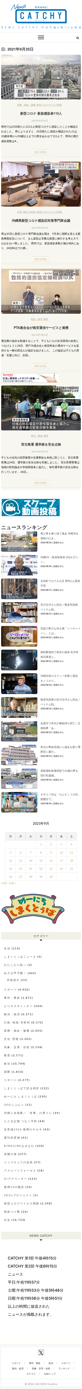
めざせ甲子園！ (15, 973)
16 (51, 860)
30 (51, 876)
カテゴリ (31, 1373)
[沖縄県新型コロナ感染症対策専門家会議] (41, 184)
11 (71, 852)
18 (71, 860)
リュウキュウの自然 (18, 1162)
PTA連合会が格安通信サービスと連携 (41, 327)
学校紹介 (13, 980)
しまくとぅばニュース (20, 956)
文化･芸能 (11, 1038)
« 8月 (4, 883)
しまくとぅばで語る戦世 (21, 1088)
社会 (7, 1219)
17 (61, 860)
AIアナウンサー (15, 1178)
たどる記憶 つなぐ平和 (20, 1121)
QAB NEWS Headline (45, 1384)
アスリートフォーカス (20, 1170)
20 (20, 868)
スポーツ (10, 989)
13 (20, 860)
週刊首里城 (12, 1137)
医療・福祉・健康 (26, 104)
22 (41, 868)
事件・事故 (37, 435)
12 (10, 860)
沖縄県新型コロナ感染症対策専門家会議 (41, 220)
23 (51, 868)
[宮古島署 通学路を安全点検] (41, 407)
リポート (10, 1080)
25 (71, 868)
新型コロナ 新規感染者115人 (41, 113)
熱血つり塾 (12, 1211)
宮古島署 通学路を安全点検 (41, 444)
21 (30, 868)
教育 (46, 319)
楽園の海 (10, 1154)
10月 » (12, 883)
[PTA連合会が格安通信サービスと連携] (41, 291)
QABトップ (50, 1373)
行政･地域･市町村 (26, 212)
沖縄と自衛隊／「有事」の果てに (28, 1112)
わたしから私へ (15, 964)
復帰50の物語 (14, 1187)
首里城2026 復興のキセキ (23, 1129)
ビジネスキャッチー (18, 1006)
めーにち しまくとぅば (20, 1096)
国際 (7, 1071)
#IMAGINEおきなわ (19, 1145)
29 (41, 876)
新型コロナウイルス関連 (49, 104)
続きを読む (41, 152)
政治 (7, 1063)
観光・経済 (37, 319)
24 (61, 868)
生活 (7, 948)
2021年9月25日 (39, 120)
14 (30, 860)
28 (30, 876)
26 (10, 876)
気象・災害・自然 (17, 1047)
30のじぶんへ (14, 1104)
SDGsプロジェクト (18, 1195)
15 (41, 860)
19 (10, 868)
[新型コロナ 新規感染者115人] (41, 77)
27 (20, 876)
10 (61, 852)
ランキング (64, 1368)
